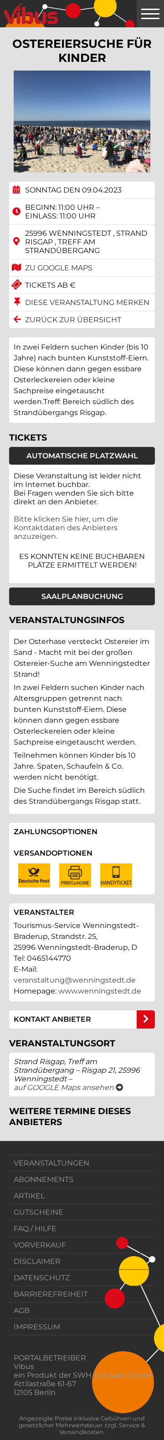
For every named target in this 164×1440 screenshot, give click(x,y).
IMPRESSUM (37, 1327)
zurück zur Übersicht (73, 319)
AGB (22, 1310)
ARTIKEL (29, 1196)
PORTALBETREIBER (50, 1358)
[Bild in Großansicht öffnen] (82, 121)
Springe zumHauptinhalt (8, 8)
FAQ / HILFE (35, 1228)
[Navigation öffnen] (150, 13)
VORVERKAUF (40, 1245)
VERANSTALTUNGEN (51, 1163)
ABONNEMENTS (43, 1179)
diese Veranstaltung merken (87, 302)
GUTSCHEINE (38, 1212)
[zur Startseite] (31, 13)
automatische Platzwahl (82, 455)
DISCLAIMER (37, 1261)
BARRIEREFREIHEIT (50, 1294)
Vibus (24, 1366)
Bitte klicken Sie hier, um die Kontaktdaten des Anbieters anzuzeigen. (66, 528)
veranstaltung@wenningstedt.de (75, 980)
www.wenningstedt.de (99, 991)
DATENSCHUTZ (42, 1277)
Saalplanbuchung (82, 596)
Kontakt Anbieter (52, 1019)
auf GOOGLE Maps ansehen (68, 1087)
